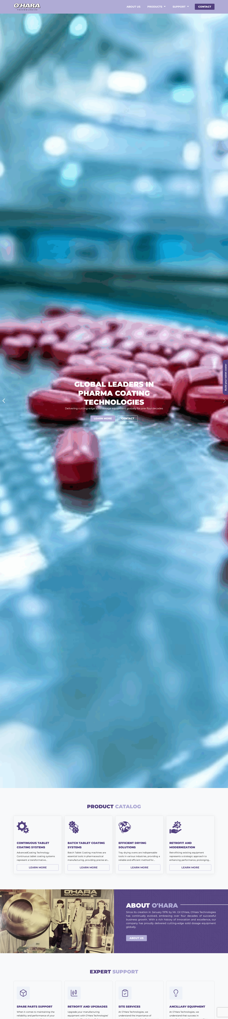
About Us (133, 6)
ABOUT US (136, 938)
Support (179, 6)
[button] (224, 400)
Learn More (103, 418)
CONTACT (204, 6)
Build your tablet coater (225, 377)
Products (154, 6)
